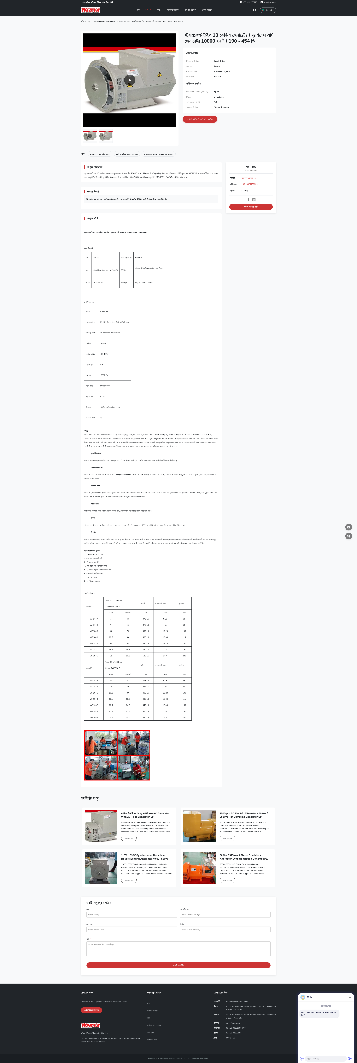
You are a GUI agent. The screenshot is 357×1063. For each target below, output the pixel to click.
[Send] (350, 1058)
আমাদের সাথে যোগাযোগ (154, 1025)
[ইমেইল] (348, 527)
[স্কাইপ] (348, 536)
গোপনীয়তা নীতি (152, 1039)
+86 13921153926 (250, 184)
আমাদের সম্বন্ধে (173, 10)
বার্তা (88, 939)
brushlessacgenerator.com (237, 1001)
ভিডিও (159, 10)
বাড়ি (138, 10)
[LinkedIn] (253, 199)
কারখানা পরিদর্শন (190, 10)
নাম (88, 909)
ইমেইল (182, 924)
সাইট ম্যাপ (150, 1032)
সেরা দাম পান (129, 838)
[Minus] (350, 997)
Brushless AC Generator (104, 21)
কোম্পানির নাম (184, 909)
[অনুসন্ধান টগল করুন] (254, 10)
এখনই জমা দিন (178, 965)
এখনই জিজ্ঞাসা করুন (251, 207)
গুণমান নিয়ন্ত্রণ (207, 10)
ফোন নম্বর (89, 924)
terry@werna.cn (269, 2)
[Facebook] (248, 199)
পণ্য (147, 10)
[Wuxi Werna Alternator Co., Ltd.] (129, 80)
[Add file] (302, 1058)
